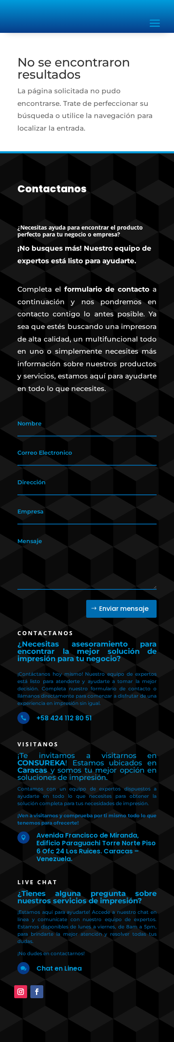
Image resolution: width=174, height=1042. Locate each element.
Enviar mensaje (124, 608)
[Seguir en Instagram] (20, 991)
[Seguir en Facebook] (36, 991)
